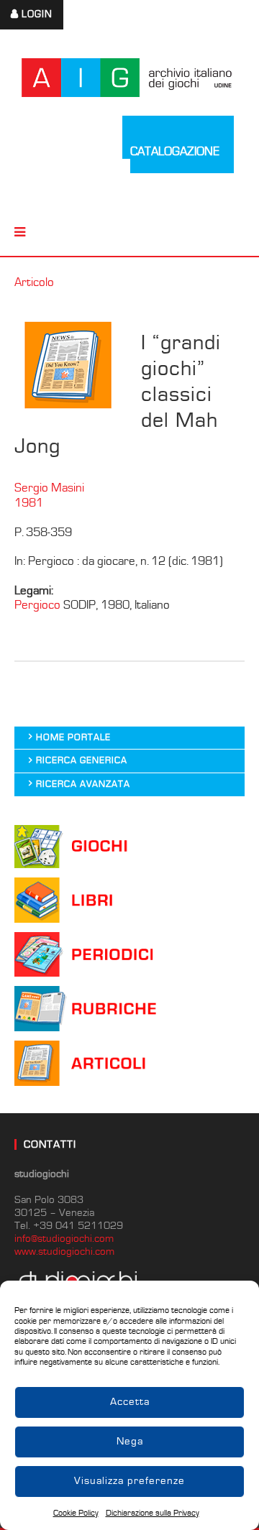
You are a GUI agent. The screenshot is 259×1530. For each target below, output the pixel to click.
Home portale (73, 737)
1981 (28, 503)
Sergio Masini (49, 488)
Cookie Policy (76, 1513)
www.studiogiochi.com (64, 1251)
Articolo (34, 282)
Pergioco (37, 605)
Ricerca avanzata (83, 784)
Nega (130, 1441)
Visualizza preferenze (129, 1481)
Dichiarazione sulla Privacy (152, 1513)
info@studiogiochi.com (64, 1238)
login (37, 14)
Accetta (130, 1402)
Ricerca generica (81, 760)
